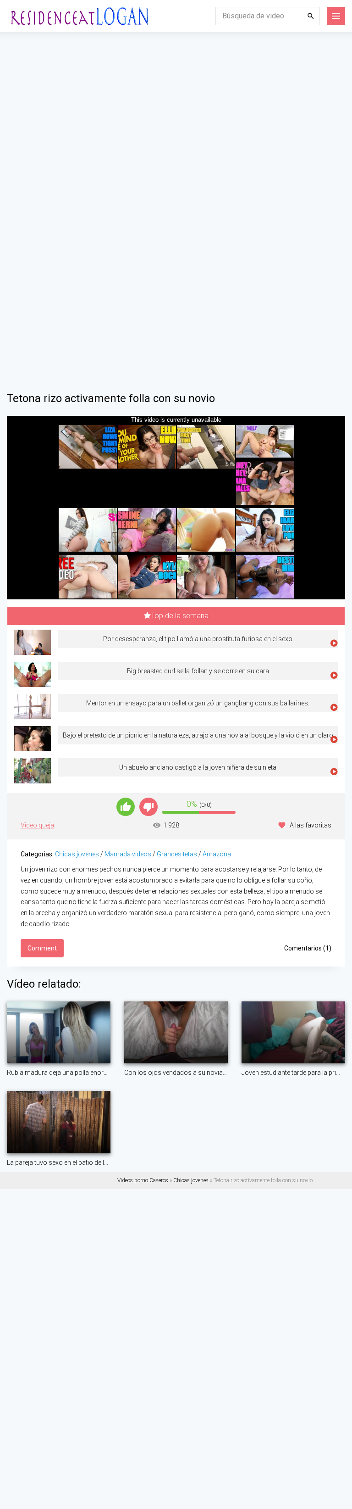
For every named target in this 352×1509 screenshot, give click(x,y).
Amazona (217, 854)
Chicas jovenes (77, 854)
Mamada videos (127, 854)
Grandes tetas (177, 854)
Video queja (37, 825)
